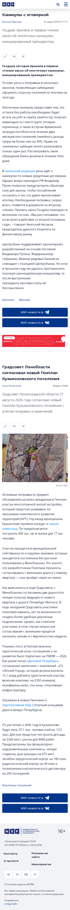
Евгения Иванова (12, 21)
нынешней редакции (20, 171)
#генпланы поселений (16, 785)
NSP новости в (32, 312)
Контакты (11, 853)
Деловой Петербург (42, 661)
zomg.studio (10, 903)
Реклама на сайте (40, 855)
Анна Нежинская (11, 385)
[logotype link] (11, 4)
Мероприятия (41, 864)
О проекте (11, 860)
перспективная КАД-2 (17, 705)
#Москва (24, 300)
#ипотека (8, 300)
